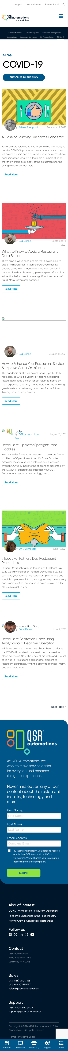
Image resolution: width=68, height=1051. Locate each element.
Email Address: (17, 842)
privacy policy (38, 866)
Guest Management (32, 33)
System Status (34, 4)
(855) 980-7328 (22, 985)
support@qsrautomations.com (25, 1015)
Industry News (15, 37)
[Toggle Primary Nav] (34, 16)
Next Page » (58, 711)
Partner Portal (52, 4)
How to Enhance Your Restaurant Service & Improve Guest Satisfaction (33, 370)
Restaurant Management (53, 33)
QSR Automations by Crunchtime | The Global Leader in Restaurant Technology (15, 18)
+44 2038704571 (23, 988)
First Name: (15, 815)
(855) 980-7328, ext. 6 (21, 1012)
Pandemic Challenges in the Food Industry (32, 920)
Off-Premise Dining (54, 37)
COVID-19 (35, 41)
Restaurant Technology (33, 37)
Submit (24, 877)
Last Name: (15, 828)
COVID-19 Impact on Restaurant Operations (33, 915)
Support (18, 4)
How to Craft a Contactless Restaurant (31, 925)
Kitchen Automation (12, 33)
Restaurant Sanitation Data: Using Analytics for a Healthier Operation (28, 645)
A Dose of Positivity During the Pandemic (33, 141)
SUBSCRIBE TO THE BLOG (24, 81)
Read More (11, 178)
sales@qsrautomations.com (24, 992)
